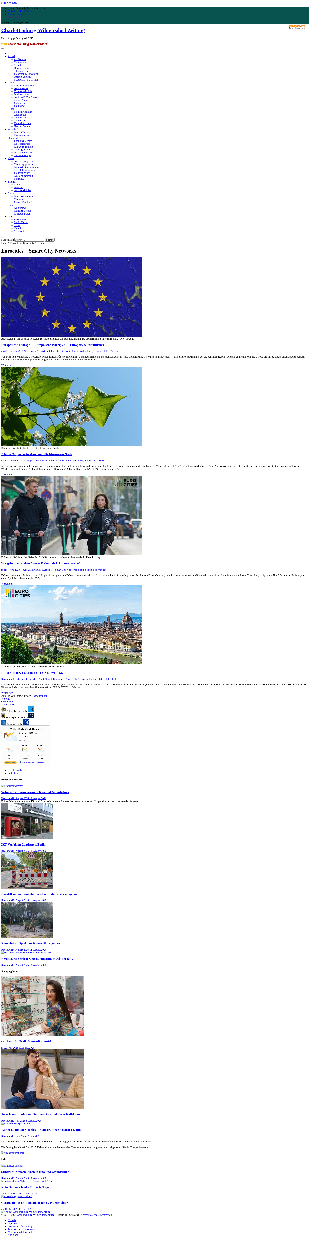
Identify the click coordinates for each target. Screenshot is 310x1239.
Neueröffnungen (22, 132)
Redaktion (6, 679)
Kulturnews (20, 207)
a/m (3, 1193)
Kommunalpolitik (23, 91)
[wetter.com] (10, 763)
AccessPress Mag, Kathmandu (96, 1214)
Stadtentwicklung (23, 111)
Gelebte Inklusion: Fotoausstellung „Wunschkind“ (34, 1202)
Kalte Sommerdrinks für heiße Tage (25, 1187)
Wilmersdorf (7, 704)
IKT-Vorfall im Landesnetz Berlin (23, 844)
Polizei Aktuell (21, 100)
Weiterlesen (7, 365)
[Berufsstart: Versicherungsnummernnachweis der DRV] (27, 952)
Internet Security (22, 76)
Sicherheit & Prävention (26, 73)
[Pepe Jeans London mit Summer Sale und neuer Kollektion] (42, 1108)
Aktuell (11, 56)
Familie (18, 228)
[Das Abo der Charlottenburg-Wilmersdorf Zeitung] (25, 1212)
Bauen (11, 108)
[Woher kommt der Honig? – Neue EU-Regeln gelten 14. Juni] (16, 1123)
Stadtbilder (19, 106)
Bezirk (11, 82)
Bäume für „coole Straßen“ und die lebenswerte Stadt (36, 454)
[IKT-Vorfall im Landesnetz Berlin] (27, 838)
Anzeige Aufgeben (23, 161)
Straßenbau (20, 117)
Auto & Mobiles (22, 190)
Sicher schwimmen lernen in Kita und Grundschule (35, 792)
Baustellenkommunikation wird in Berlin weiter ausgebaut (40, 894)
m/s (3, 351)
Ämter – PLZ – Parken (26, 97)
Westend (5, 698)
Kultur (11, 205)
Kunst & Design (22, 210)
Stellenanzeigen (22, 172)
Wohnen (18, 199)
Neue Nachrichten (23, 196)
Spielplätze (19, 120)
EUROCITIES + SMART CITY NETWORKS (32, 673)
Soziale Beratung (23, 202)
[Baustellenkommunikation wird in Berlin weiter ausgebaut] (27, 887)
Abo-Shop (13, 1234)
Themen (12, 181)
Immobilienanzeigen (24, 170)
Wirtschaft (13, 129)
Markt (11, 158)
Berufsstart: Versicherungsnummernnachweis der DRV (37, 958)
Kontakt (12, 1220)
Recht (11, 193)
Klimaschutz (91, 460)
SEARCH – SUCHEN (26, 79)
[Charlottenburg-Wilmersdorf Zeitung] (9, 53)
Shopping (13, 138)
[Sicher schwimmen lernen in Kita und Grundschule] (12, 786)
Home (4, 243)
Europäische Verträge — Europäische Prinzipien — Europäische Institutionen (52, 345)
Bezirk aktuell (21, 88)
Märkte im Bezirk (23, 152)
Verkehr (18, 65)
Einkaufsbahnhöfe (23, 146)
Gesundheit (20, 219)
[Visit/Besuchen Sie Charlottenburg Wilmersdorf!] (24, 45)
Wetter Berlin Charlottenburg (26, 728)
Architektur (20, 114)
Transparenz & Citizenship (21, 1229)
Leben (11, 216)
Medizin (18, 187)
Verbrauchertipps (22, 155)
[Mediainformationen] (13, 1152)
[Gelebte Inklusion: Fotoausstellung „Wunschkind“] (16, 1196)
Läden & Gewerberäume (27, 167)
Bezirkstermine (22, 68)
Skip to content (9, 2)
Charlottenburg (39, 695)
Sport (17, 225)
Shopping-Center (23, 140)
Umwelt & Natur (22, 123)
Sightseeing (20, 103)
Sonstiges (19, 178)
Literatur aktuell (22, 213)
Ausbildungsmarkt (23, 175)
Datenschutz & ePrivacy (20, 1226)
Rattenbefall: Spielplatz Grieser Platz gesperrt (31, 943)
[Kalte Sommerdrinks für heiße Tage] (27, 1181)
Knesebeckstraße (22, 143)
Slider (106, 351)
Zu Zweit (19, 231)
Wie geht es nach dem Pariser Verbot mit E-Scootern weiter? (41, 563)
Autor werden (15, 17)
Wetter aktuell (21, 62)
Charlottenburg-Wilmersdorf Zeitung (43, 30)
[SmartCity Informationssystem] (297, 27)
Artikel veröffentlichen (19, 11)
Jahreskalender (21, 71)
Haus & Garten (22, 126)
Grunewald (7, 701)
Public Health (21, 222)
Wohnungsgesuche (23, 164)
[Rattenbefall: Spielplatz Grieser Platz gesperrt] (27, 937)
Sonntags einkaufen (24, 149)
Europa (90, 351)
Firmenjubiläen (22, 135)
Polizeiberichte (15, 773)
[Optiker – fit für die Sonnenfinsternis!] (42, 1035)
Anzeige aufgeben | (17, 14)
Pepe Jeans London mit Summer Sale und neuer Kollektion (40, 1114)
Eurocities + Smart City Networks (68, 351)
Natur (17, 184)
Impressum (13, 1223)
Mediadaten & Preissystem (21, 1232)
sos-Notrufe (20, 59)
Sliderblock (91, 569)
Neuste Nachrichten (24, 85)
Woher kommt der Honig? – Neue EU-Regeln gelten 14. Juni (41, 1129)
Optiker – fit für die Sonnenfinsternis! (26, 1041)
